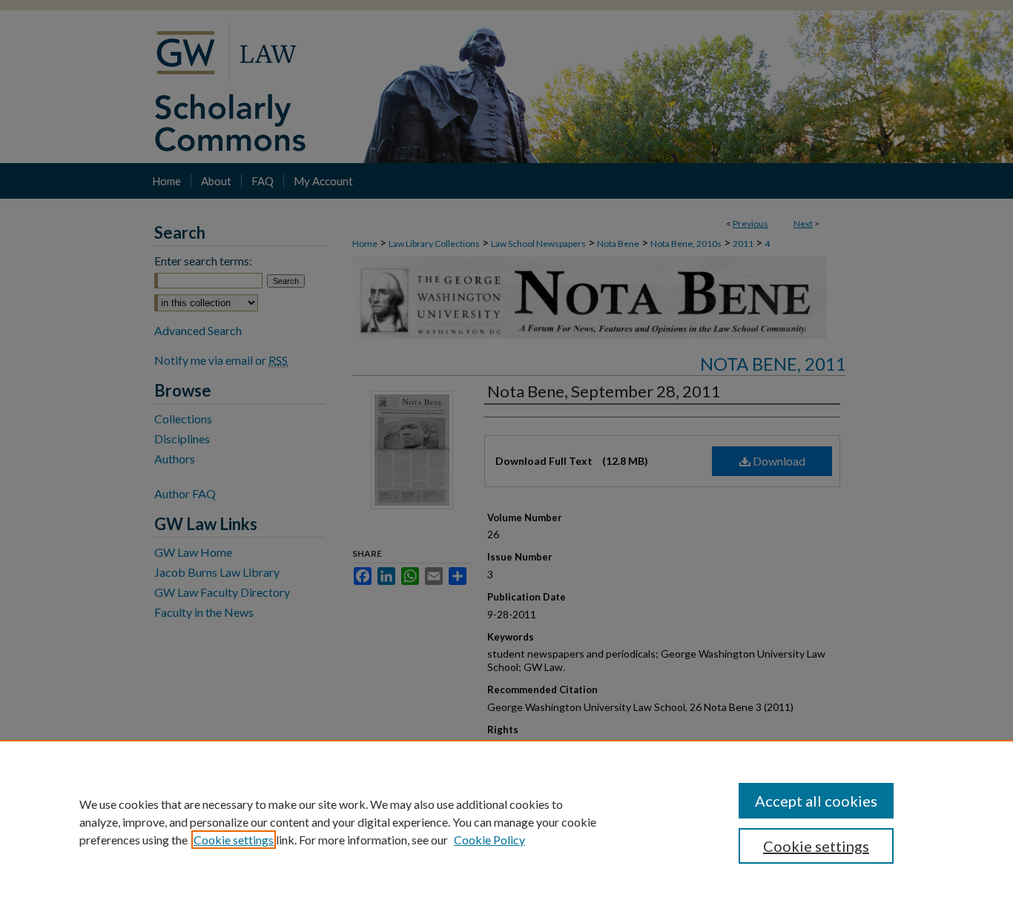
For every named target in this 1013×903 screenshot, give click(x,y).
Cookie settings (234, 840)
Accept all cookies (816, 801)
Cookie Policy (489, 840)
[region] (506, 821)
